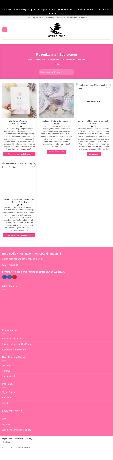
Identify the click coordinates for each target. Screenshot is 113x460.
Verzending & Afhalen (12, 338)
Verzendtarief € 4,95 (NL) (77, 17)
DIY (4, 419)
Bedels (5, 403)
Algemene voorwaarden (12, 439)
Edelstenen (40, 59)
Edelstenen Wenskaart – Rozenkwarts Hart (19, 122)
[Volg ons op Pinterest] (14, 277)
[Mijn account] (104, 30)
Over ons (6, 365)
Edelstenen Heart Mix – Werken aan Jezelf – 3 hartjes (19, 200)
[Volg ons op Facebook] (4, 277)
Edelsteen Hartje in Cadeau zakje (56, 121)
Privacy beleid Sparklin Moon (16, 344)
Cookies (6, 442)
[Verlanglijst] (100, 30)
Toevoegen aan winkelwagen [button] (19, 154)
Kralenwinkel (8, 376)
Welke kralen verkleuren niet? (16, 430)
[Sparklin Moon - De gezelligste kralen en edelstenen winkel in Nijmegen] (56, 29)
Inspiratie (6, 424)
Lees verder (94, 154)
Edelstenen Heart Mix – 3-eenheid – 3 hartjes (93, 122)
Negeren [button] (62, 13)
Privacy (29, 439)
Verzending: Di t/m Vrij (35, 17)
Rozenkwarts (53, 59)
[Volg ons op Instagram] (9, 277)
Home (29, 59)
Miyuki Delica (8, 392)
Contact (6, 371)
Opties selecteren (56, 151)
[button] (4, 29)
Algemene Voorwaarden (14, 349)
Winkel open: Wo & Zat (55, 17)
